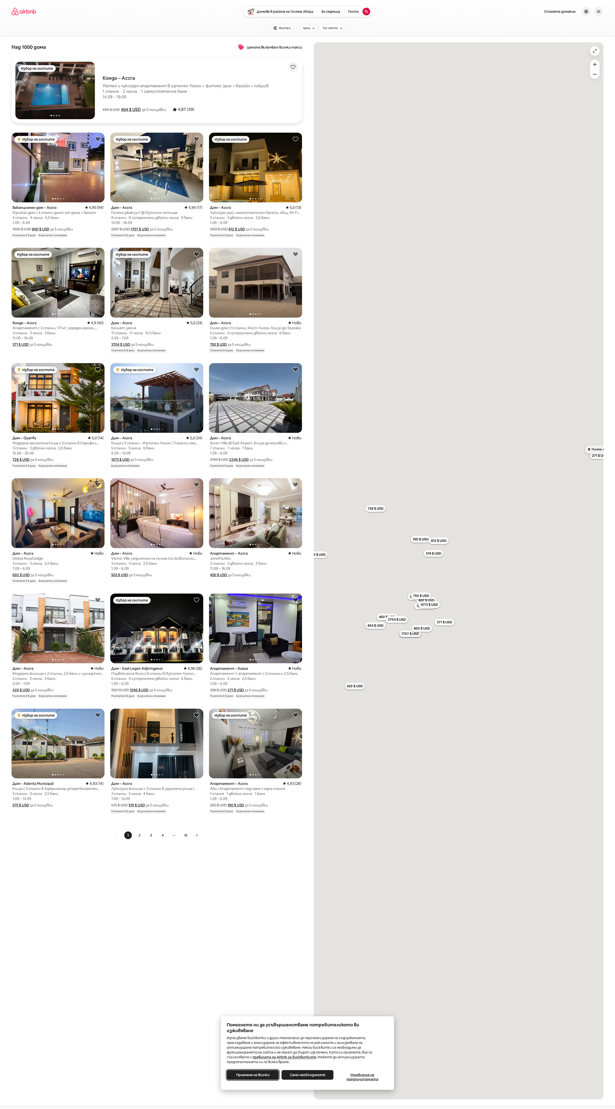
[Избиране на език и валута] (586, 11)
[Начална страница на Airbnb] (24, 11)
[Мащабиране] (595, 64)
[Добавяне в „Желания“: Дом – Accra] (196, 139)
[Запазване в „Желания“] (293, 67)
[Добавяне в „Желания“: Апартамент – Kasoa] (295, 600)
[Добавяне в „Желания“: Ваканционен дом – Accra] (98, 139)
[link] (117, 835)
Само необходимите (307, 1075)
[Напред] (196, 835)
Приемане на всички (253, 1075)
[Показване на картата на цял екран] (595, 51)
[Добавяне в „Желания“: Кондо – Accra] (98, 254)
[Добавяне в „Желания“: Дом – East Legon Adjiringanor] (196, 600)
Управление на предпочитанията (362, 1077)
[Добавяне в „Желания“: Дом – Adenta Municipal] (98, 715)
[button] (131, 109)
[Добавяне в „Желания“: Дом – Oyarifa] (98, 369)
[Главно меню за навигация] (598, 11)
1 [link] (128, 835)
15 (185, 835)
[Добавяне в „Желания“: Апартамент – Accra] (295, 484)
